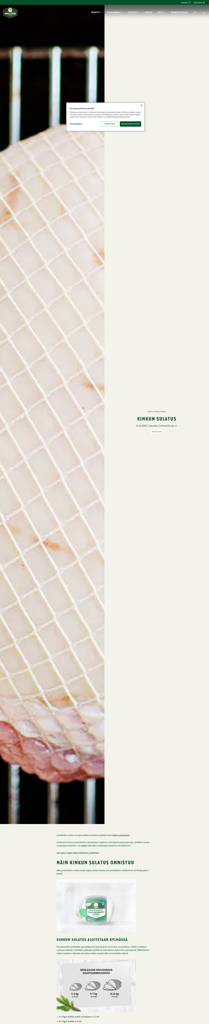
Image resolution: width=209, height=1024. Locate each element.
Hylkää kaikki (110, 124)
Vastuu (148, 12)
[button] (103, 12)
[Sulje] (141, 105)
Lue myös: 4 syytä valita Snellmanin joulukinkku (78, 853)
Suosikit (184, 3)
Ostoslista (198, 3)
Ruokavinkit (113, 12)
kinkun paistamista (120, 835)
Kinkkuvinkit (157, 432)
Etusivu (150, 412)
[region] (105, 116)
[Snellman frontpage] (10, 12)
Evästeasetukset (76, 123)
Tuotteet (132, 12)
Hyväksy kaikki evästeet (130, 124)
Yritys (160, 12)
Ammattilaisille (179, 12)
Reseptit (95, 12)
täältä (83, 846)
